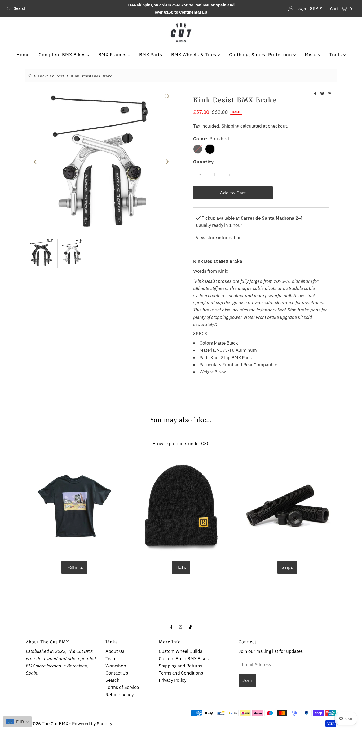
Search (112, 680)
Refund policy (119, 695)
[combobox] (62, 8)
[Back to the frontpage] (30, 76)
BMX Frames (113, 55)
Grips (287, 567)
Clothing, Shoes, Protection (261, 55)
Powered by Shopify (92, 724)
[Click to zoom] (167, 96)
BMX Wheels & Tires (194, 55)
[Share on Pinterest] (329, 93)
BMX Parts (150, 55)
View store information (219, 238)
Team (111, 659)
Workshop (115, 666)
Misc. (311, 55)
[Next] (167, 162)
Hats (181, 567)
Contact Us (116, 673)
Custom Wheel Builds (180, 651)
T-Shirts (74, 567)
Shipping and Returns (180, 666)
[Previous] (35, 162)
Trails (336, 55)
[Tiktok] (190, 626)
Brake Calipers (51, 76)
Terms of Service (122, 687)
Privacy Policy (172, 680)
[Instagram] (180, 626)
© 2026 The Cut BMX (47, 724)
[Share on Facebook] (315, 93)
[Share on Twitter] (323, 93)
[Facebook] (171, 626)
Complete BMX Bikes (63, 55)
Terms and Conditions (181, 673)
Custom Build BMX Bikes (184, 659)
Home (23, 55)
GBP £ (316, 8)
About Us (114, 651)
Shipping (230, 126)
